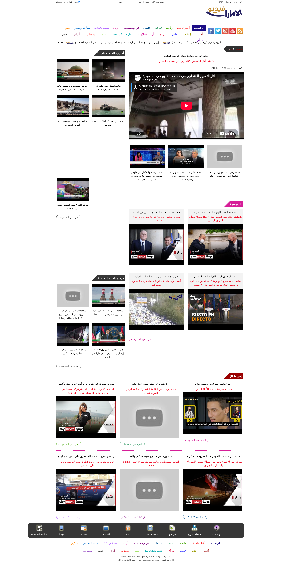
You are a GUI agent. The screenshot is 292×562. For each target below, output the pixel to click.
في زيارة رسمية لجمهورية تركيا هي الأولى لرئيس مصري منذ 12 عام (224, 174)
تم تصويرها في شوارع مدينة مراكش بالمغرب (149, 456)
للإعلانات (106, 534)
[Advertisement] (130, 14)
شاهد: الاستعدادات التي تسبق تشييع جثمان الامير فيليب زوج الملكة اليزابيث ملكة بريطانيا (72, 314)
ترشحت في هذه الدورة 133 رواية (149, 383)
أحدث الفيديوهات (112, 53)
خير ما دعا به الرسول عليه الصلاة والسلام (156, 276)
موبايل (61, 534)
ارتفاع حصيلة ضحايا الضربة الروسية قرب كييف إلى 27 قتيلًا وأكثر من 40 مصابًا (219, 42)
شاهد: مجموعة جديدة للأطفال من (214, 389)
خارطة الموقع (194, 534)
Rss (128, 534)
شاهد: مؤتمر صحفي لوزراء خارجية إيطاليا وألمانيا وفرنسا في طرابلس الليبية (108, 353)
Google (59, 2)
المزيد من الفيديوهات (141, 339)
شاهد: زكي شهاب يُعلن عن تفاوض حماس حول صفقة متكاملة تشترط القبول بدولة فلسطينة (146, 176)
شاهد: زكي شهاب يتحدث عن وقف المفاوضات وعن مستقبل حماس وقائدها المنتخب (185, 176)
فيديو (230, 49)
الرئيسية (239, 49)
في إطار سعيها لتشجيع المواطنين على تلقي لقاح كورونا (86, 456)
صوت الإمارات (72, 2)
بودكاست (216, 534)
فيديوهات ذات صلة (110, 278)
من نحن (172, 534)
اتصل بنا (83, 534)
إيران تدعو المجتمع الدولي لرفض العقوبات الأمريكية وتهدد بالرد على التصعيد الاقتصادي (126, 42)
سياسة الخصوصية (39, 534)
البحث (120, 2)
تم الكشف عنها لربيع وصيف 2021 (212, 383)
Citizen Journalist (150, 534)
